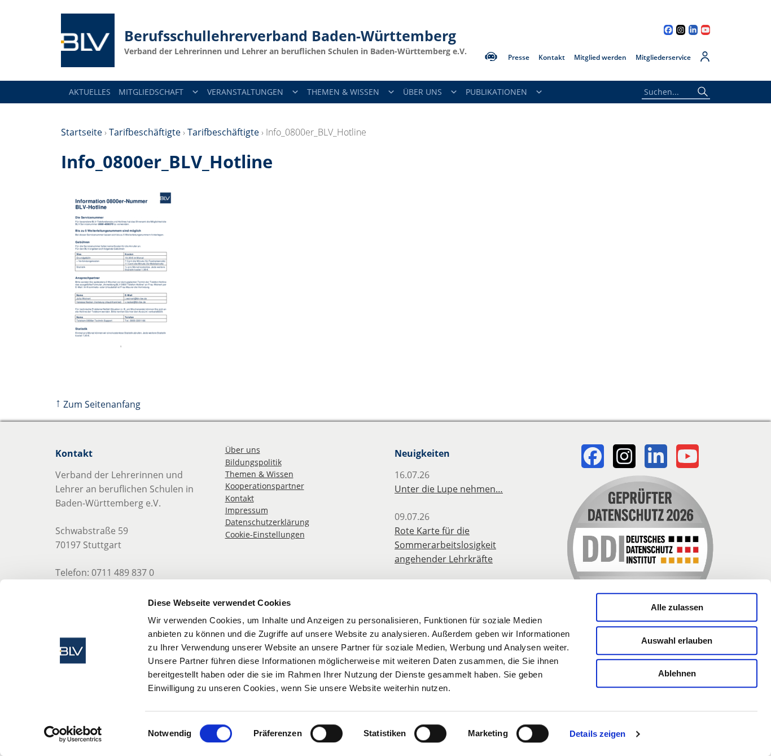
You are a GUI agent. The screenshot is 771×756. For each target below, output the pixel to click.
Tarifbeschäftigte (145, 132)
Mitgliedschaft (151, 91)
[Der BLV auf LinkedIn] (693, 31)
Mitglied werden (600, 57)
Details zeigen (597, 733)
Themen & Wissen (343, 91)
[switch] (326, 733)
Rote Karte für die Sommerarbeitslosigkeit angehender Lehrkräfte (445, 545)
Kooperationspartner (264, 485)
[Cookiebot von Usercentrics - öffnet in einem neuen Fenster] (73, 734)
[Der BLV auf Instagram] (680, 31)
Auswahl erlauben (676, 640)
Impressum (246, 510)
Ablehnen (677, 673)
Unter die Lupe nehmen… (449, 489)
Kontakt (551, 57)
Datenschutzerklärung (267, 522)
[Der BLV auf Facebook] (668, 31)
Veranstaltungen (245, 91)
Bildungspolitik (253, 462)
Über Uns (422, 91)
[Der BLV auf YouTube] (705, 31)
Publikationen (496, 91)
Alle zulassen (677, 607)
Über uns (242, 449)
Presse (518, 57)
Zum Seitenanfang (98, 404)
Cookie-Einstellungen (265, 534)
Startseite (81, 132)
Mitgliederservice (663, 57)
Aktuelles (90, 91)
